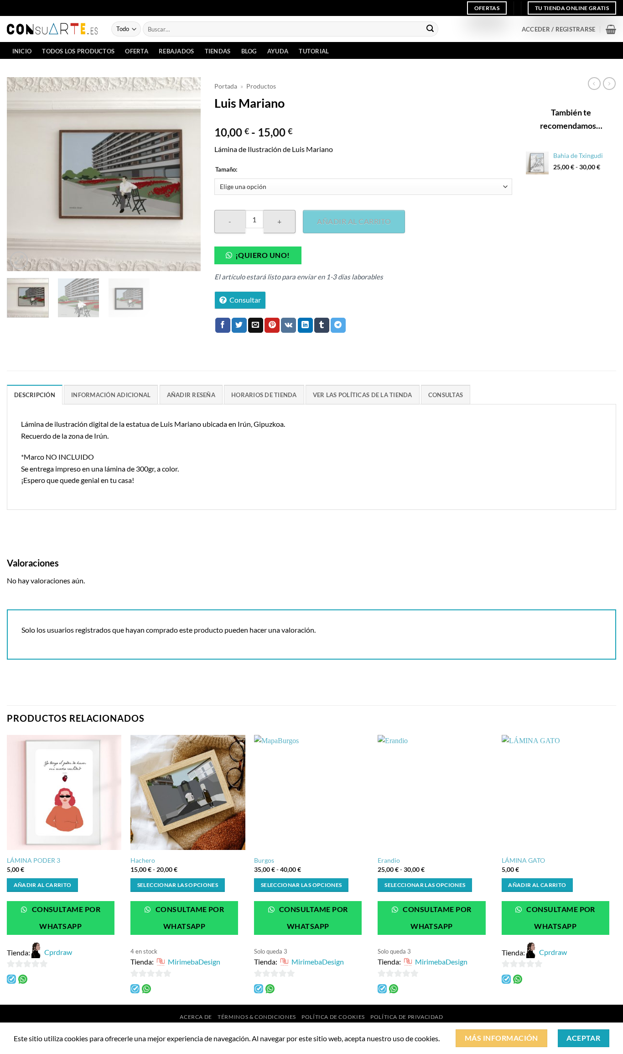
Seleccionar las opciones (177, 885)
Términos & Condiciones (257, 1016)
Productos (261, 86)
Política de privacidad (406, 1016)
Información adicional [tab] (111, 395)
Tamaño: (226, 170)
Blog (249, 51)
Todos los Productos (78, 51)
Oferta (136, 51)
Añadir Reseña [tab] (191, 395)
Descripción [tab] (34, 395)
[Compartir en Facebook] (222, 325)
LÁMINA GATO (523, 860)
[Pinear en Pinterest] (272, 325)
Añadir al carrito (354, 221)
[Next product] (594, 83)
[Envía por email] (255, 325)
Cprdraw (58, 952)
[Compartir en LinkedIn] (305, 325)
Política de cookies (333, 1016)
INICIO (22, 51)
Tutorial (314, 51)
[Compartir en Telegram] (338, 325)
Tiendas (218, 51)
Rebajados (176, 51)
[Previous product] (609, 83)
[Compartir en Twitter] (239, 325)
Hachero (142, 860)
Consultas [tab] (445, 395)
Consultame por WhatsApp (65, 917)
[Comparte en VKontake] (288, 325)
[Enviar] (430, 29)
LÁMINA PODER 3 (33, 860)
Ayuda (277, 51)
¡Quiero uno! (262, 255)
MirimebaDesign (194, 961)
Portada (225, 86)
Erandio (389, 860)
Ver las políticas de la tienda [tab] (362, 395)
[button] (558, 29)
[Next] (185, 174)
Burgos (264, 860)
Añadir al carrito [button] (43, 885)
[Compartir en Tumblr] (321, 325)
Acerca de (196, 1016)
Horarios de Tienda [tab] (264, 395)
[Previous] (22, 174)
